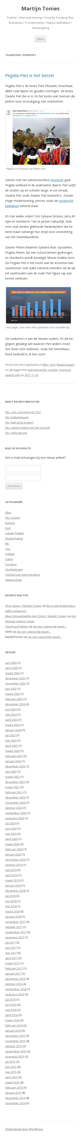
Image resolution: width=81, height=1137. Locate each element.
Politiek (10, 554)
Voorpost (57, 180)
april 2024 (11, 720)
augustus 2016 (14, 994)
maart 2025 (12, 694)
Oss (7, 549)
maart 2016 (12, 1020)
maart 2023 (12, 751)
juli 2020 (10, 823)
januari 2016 (13, 1031)
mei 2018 (11, 906)
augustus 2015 (14, 1056)
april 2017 (11, 958)
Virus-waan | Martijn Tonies (23, 606)
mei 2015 (11, 1072)
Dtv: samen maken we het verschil (27, 428)
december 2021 (15, 782)
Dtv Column (12, 518)
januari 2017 (13, 974)
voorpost (65, 370)
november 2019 (15, 860)
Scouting (10, 564)
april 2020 (11, 839)
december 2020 (15, 797)
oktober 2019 (13, 865)
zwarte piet (12, 375)
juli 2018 (10, 896)
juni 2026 (11, 663)
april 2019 (11, 875)
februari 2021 (14, 792)
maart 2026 (12, 673)
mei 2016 (11, 1010)
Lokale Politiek (14, 533)
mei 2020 (11, 834)
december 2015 (15, 1036)
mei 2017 (11, 953)
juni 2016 (11, 1005)
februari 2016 (14, 1025)
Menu (40, 38)
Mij (7, 544)
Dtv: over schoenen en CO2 (23, 412)
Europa (10, 523)
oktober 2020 (13, 808)
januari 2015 (13, 1093)
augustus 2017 (14, 937)
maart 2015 (12, 1082)
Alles (45, 365)
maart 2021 (12, 787)
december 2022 (15, 766)
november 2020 (15, 803)
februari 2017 (14, 968)
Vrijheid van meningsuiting (22, 575)
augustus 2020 (14, 818)
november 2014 (15, 1103)
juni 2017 (11, 948)
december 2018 (15, 891)
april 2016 (11, 1015)
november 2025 (15, 683)
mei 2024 (11, 714)
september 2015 (15, 1051)
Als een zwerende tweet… (50, 626)
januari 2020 (13, 854)
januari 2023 (13, 761)
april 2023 (11, 746)
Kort (52, 365)
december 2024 (15, 704)
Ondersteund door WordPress (24, 1129)
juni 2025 (11, 689)
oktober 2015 (13, 1046)
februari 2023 (14, 756)
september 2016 (15, 989)
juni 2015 (11, 1067)
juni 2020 (11, 828)
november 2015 (15, 1041)
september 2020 (15, 813)
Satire (9, 559)
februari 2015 (14, 1088)
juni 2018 (11, 901)
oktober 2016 (13, 984)
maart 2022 (12, 777)
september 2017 (15, 932)
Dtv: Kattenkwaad (16, 417)
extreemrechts (37, 370)
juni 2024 (11, 709)
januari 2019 (13, 885)
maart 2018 (12, 911)
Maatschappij (65, 365)
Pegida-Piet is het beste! (29, 75)
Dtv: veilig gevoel (16, 433)
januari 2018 (13, 917)
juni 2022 (11, 771)
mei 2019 (11, 870)
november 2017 (15, 922)
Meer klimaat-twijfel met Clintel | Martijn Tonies (36, 616)
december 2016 (15, 979)
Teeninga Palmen (16, 626)
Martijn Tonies (40, 8)
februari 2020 (14, 849)
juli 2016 (10, 999)
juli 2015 (10, 1062)
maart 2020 (12, 844)
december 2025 (15, 678)
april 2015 (11, 1077)
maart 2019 (12, 880)
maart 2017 (12, 963)
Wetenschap (13, 580)
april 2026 (11, 668)
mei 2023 (11, 740)
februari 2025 (14, 699)
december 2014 (15, 1098)
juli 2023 (10, 735)
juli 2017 (10, 942)
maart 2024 (12, 725)
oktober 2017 (13, 927)
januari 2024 (13, 730)
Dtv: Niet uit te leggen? (19, 422)
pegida (52, 370)
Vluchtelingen (14, 569)
